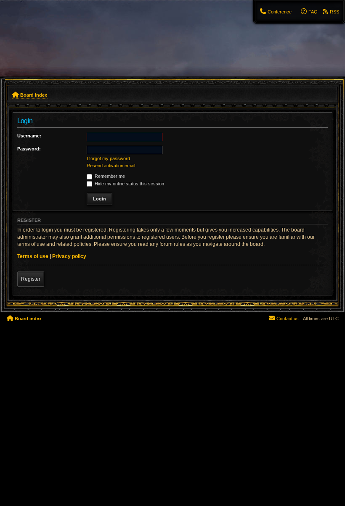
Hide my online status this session (128, 183)
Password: (29, 148)
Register (30, 279)
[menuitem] (276, 12)
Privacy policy (69, 256)
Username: (29, 135)
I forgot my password (108, 158)
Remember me (109, 176)
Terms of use (32, 256)
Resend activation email (111, 165)
